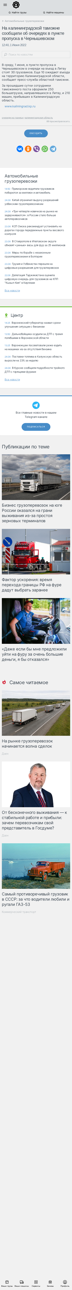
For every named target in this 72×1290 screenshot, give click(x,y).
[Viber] (36, 149)
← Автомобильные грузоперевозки (23, 20)
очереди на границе (13, 117)
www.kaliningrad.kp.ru (20, 106)
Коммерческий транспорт (19, 912)
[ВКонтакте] (20, 149)
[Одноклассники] (28, 149)
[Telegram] (53, 149)
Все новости (12, 290)
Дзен (5, 753)
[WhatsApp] (45, 149)
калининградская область (39, 117)
